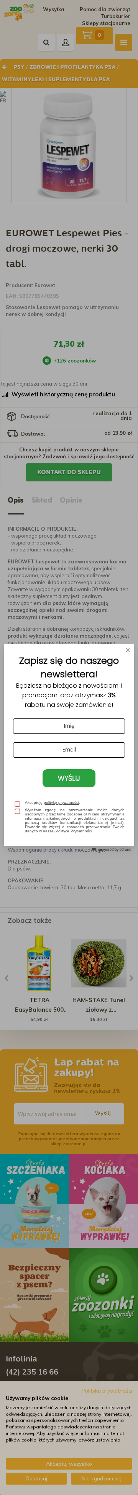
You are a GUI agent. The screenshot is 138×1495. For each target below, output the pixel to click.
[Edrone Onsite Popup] (69, 747)
